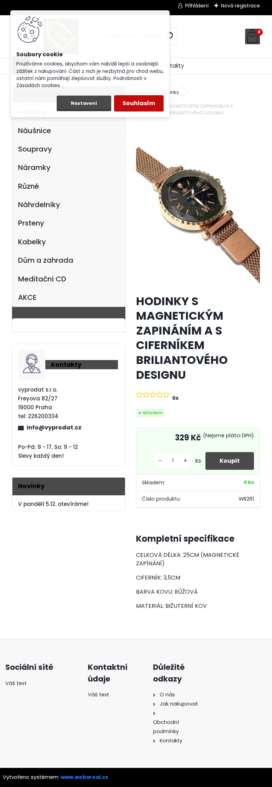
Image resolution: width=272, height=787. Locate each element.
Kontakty (172, 65)
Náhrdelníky (39, 205)
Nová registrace (240, 5)
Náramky (34, 167)
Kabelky (32, 242)
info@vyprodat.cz (54, 427)
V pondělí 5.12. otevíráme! (53, 504)
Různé (28, 186)
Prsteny (31, 223)
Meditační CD (42, 279)
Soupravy (35, 149)
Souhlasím (139, 103)
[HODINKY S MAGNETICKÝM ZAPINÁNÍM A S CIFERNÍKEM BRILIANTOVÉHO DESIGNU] (198, 206)
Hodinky (169, 92)
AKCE (27, 297)
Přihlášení (197, 5)
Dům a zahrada (45, 260)
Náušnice (34, 131)
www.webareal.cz (84, 777)
